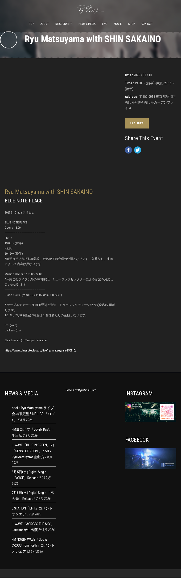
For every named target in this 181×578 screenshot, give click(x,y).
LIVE (104, 24)
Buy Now (137, 123)
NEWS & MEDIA (86, 24)
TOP (31, 24)
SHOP (131, 24)
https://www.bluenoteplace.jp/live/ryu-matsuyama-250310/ (40, 350)
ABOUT (45, 24)
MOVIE (118, 24)
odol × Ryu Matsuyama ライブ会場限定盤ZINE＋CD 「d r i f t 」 (33, 414)
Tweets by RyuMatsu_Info (80, 390)
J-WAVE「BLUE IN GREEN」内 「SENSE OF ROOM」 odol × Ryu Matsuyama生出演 (33, 451)
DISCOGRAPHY (63, 24)
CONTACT (147, 24)
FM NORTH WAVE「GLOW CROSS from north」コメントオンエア (33, 545)
